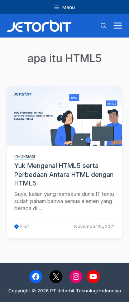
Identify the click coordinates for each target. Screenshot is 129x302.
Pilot (24, 226)
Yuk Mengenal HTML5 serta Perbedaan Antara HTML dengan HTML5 (64, 174)
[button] (104, 26)
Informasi (24, 156)
